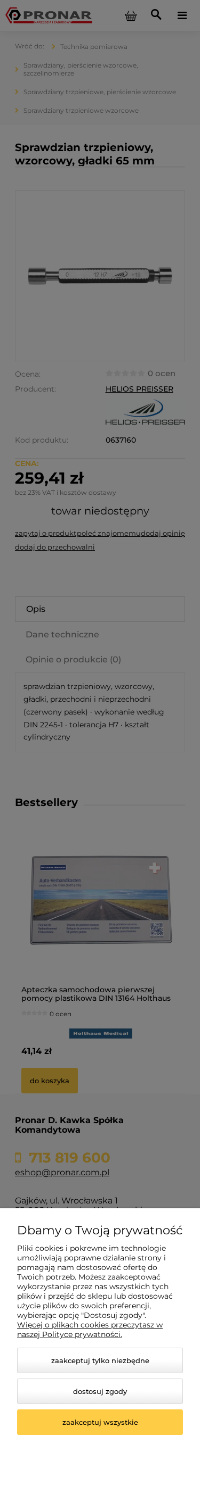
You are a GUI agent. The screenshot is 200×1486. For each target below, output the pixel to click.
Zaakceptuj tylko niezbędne (100, 1360)
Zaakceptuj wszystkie (100, 1422)
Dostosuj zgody (100, 1391)
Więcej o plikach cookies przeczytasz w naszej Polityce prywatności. (90, 1329)
